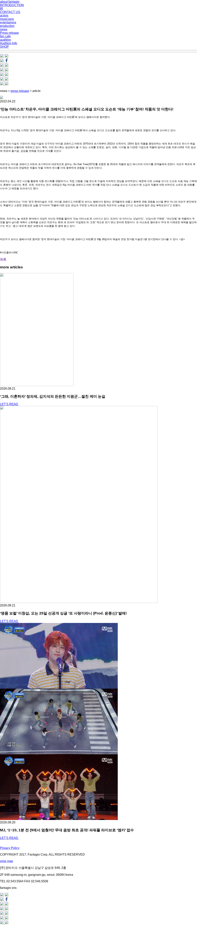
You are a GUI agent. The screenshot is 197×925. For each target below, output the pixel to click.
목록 (3, 259)
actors (4, 15)
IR (1, 8)
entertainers (8, 22)
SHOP (4, 46)
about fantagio (9, 1)
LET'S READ (9, 404)
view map (6, 861)
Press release (9, 32)
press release (20, 91)
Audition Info (8, 43)
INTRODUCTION (12, 5)
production (7, 26)
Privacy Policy (9, 848)
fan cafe (5, 36)
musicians (7, 19)
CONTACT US (10, 12)
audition (5, 39)
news (3, 29)
